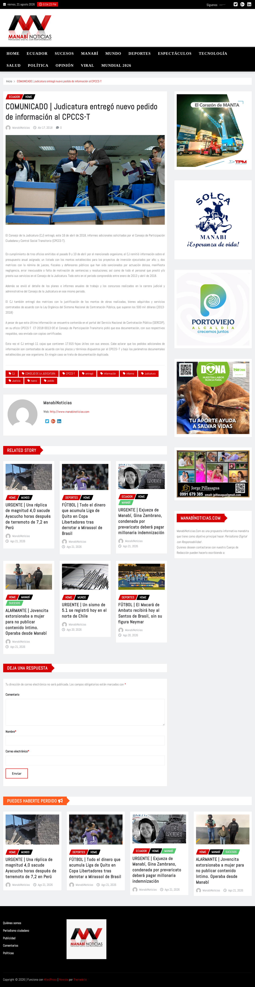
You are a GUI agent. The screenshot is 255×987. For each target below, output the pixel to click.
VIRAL (87, 65)
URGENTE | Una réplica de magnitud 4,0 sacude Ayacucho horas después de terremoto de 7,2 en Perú (28, 516)
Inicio (9, 81)
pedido (50, 380)
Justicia (16, 380)
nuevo (34, 380)
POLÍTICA (38, 65)
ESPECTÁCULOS (175, 53)
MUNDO (113, 53)
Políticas (8, 953)
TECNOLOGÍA (213, 53)
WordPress (50, 979)
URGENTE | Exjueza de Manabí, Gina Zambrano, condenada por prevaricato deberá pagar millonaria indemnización (141, 521)
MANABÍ (89, 53)
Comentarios (10, 945)
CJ (13, 373)
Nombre (11, 731)
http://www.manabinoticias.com (69, 412)
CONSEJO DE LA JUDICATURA (40, 373)
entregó (89, 373)
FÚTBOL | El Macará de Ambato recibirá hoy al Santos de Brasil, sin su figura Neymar (140, 613)
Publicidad (9, 938)
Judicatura (150, 373)
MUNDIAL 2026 (116, 65)
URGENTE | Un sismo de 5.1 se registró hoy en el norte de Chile (84, 610)
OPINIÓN (65, 65)
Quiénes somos (12, 923)
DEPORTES (139, 53)
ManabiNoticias (21, 127)
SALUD (14, 65)
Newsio (63, 979)
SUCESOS (64, 53)
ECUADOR (37, 53)
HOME (13, 53)
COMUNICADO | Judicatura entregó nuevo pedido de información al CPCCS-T (59, 81)
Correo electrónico (17, 751)
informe (130, 373)
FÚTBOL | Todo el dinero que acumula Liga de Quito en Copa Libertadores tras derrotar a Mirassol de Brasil (84, 519)
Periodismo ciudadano (16, 930)
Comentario (12, 694)
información (110, 373)
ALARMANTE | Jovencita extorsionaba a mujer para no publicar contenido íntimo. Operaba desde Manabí (27, 622)
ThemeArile (80, 979)
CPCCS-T (70, 373)
